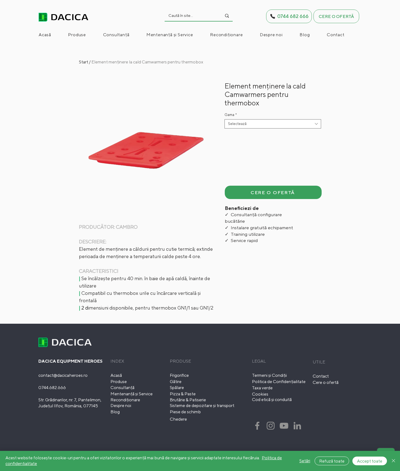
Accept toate (369, 461)
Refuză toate (331, 461)
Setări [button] (304, 460)
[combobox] (272, 124)
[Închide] (393, 461)
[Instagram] (270, 425)
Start (83, 62)
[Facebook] (257, 425)
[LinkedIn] (297, 425)
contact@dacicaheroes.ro (63, 375)
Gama (230, 115)
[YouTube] (284, 425)
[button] (84, 34)
